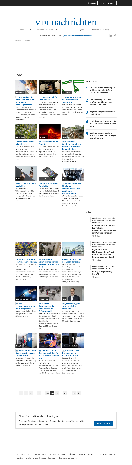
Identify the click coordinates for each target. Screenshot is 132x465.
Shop (88, 30)
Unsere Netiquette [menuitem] (39, 458)
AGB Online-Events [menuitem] (40, 454)
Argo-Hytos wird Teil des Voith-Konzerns (71, 260)
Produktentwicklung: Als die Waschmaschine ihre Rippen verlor (103, 123)
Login (112, 3)
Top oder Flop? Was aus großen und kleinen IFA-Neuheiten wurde (101, 102)
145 (47, 393)
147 (57, 393)
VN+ (56, 30)
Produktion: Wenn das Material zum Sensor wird (72, 99)
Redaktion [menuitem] (19, 458)
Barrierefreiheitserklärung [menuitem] (68, 458)
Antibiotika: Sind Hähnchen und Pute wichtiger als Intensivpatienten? (24, 101)
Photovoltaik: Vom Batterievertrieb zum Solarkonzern (25, 353)
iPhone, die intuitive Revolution (48, 184)
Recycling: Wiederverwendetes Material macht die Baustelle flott (71, 145)
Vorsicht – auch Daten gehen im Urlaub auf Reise (71, 353)
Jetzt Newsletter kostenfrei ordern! (78, 35)
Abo (102, 3)
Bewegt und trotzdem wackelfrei (25, 184)
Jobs (82, 30)
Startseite (18, 40)
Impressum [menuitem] (52, 458)
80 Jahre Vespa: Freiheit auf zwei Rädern (102, 112)
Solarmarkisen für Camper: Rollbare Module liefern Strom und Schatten (102, 90)
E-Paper (93, 3)
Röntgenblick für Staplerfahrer (48, 98)
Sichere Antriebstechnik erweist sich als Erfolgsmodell (46, 307)
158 (65, 393)
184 (73, 393)
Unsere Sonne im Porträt (48, 142)
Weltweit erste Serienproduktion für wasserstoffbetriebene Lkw (49, 354)
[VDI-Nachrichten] (66, 22)
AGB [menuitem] (29, 454)
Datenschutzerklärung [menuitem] (57, 454)
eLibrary (106, 30)
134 (39, 393)
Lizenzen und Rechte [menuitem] (85, 454)
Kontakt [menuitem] (28, 458)
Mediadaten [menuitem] (72, 454)
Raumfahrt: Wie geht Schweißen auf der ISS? (26, 260)
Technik (31, 30)
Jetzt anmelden (104, 424)
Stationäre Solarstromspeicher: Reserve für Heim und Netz (49, 263)
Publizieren (96, 30)
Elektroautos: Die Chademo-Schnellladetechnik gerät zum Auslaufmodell (71, 188)
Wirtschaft (40, 30)
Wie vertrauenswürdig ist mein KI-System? (25, 306)
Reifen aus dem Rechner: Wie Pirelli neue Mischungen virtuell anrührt (103, 135)
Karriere (49, 30)
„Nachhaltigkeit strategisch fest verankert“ (71, 306)
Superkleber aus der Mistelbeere (24, 142)
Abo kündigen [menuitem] (20, 454)
